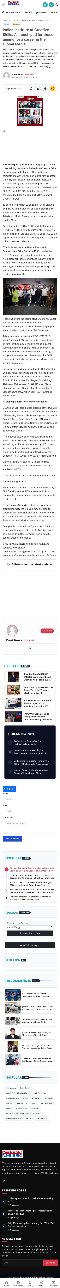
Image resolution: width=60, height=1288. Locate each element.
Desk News (14, 640)
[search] (57, 4)
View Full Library (30, 945)
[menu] (3, 5)
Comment (7, 817)
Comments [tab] (9, 788)
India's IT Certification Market (18, 1093)
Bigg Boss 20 (22, 1103)
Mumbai (36, 1113)
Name (5, 793)
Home (5, 20)
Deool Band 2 (25, 1088)
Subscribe (50, 1262)
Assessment (11, 1088)
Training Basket (12, 1098)
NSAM (25, 1098)
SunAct (33, 1103)
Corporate (35, 1108)
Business (14, 20)
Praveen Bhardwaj (13, 1118)
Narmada (49, 1098)
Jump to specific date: (17, 923)
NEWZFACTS (36, 1098)
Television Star (46, 1103)
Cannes (9, 1108)
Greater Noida (21, 1108)
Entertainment (13, 12)
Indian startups (41, 1118)
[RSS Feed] (30, 648)
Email (5, 805)
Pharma (28, 1118)
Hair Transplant (40, 1093)
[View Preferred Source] (45, 88)
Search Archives (30, 933)
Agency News (41, 12)
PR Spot (54, 12)
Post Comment (12, 838)
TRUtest (9, 1103)
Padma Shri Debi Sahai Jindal (17, 1113)
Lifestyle (27, 12)
